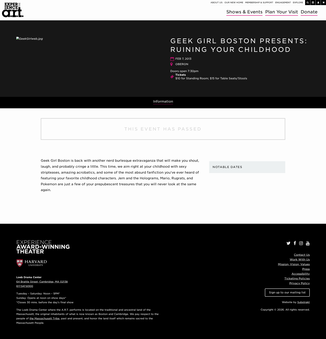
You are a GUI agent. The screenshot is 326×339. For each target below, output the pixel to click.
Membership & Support (259, 2)
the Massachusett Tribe (44, 318)
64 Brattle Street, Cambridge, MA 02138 (42, 281)
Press (306, 269)
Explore (298, 2)
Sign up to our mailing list (287, 292)
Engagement (283, 2)
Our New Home (233, 2)
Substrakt (303, 302)
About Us (216, 2)
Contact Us (302, 254)
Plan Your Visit (281, 11)
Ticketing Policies (297, 278)
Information (163, 101)
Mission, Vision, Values (294, 264)
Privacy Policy (299, 283)
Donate (309, 11)
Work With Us (300, 259)
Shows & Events (244, 11)
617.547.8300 (24, 286)
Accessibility (301, 273)
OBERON (181, 64)
